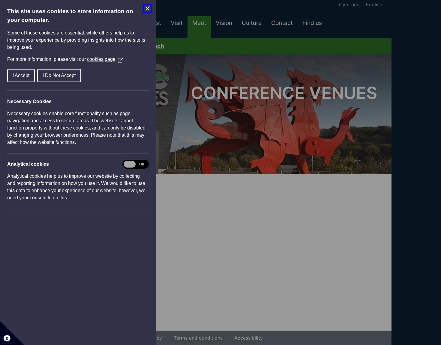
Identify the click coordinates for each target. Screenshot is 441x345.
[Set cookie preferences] (12, 333)
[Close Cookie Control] (147, 8)
